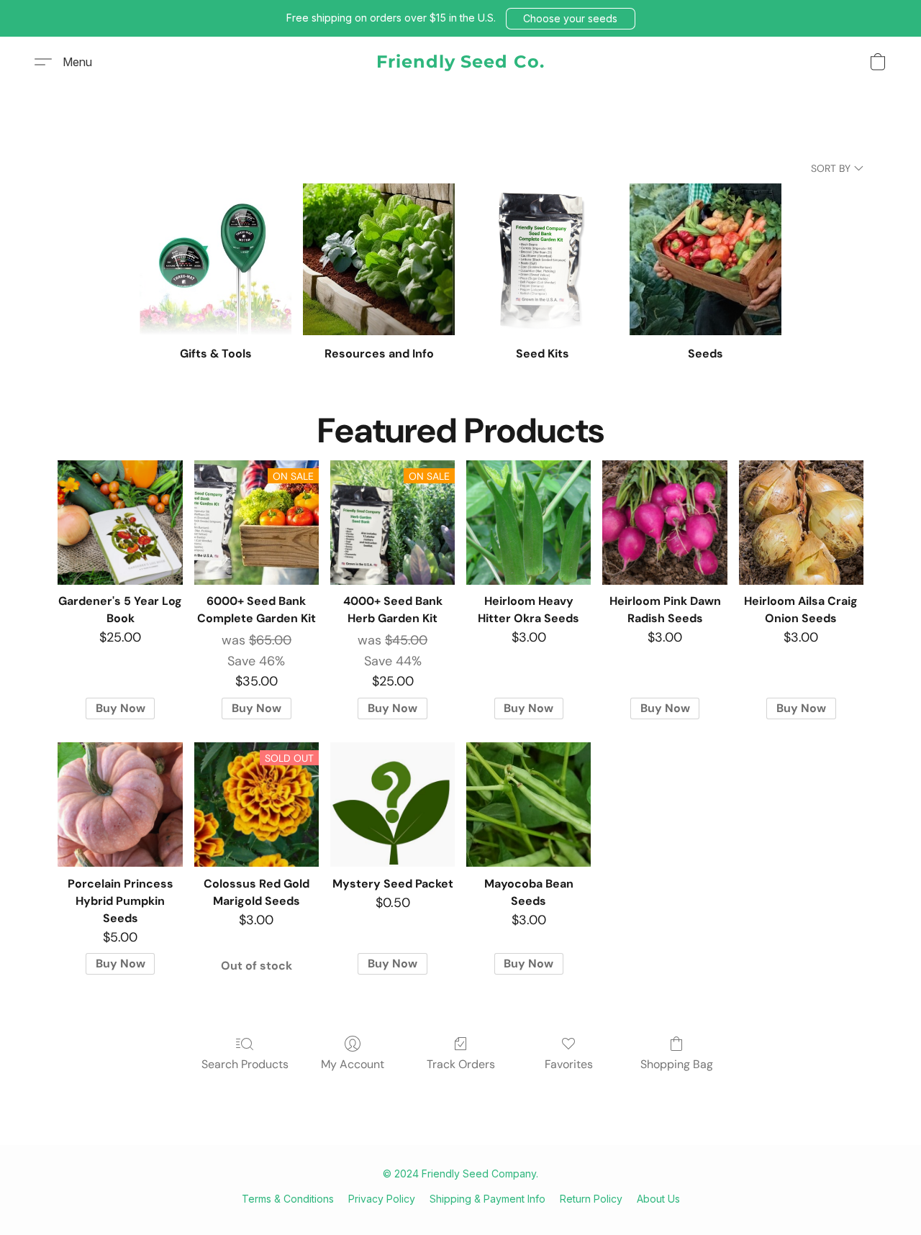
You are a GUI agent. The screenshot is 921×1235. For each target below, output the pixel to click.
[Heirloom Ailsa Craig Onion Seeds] (801, 522)
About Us (658, 1199)
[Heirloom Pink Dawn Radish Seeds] (664, 522)
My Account (352, 1064)
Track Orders (461, 1064)
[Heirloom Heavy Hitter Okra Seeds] (528, 522)
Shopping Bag (676, 1064)
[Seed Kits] (542, 259)
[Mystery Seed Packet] (392, 804)
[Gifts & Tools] (215, 259)
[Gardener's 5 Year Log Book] (120, 522)
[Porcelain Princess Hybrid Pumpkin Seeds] (120, 804)
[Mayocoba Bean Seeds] (528, 804)
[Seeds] (705, 259)
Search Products (245, 1064)
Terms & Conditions (288, 1199)
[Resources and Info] (379, 259)
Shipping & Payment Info (487, 1199)
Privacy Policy (381, 1199)
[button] (570, 18)
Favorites (569, 1064)
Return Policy (591, 1199)
